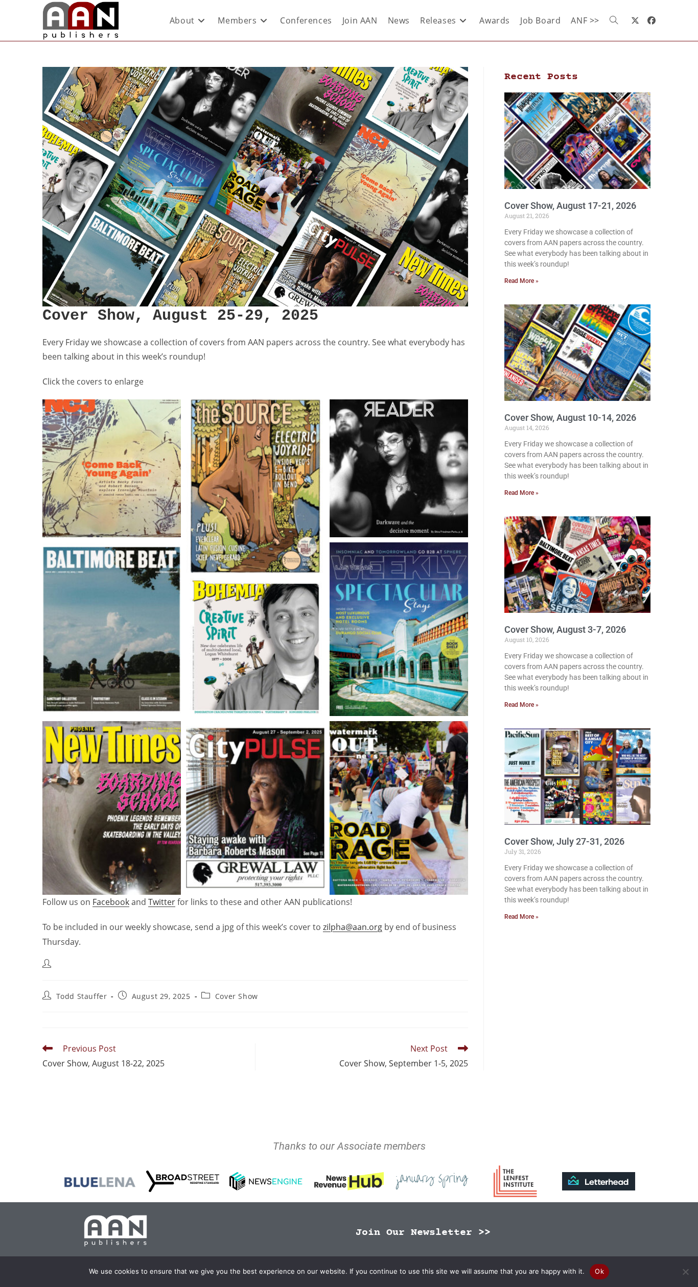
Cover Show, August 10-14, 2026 (570, 417)
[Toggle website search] (613, 20)
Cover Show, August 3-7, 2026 (565, 629)
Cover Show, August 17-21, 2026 (570, 205)
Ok (599, 1271)
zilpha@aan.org (352, 927)
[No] (685, 1272)
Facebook (110, 902)
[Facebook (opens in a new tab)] (651, 20)
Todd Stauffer (81, 996)
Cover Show (236, 996)
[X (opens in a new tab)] (635, 20)
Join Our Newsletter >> (423, 1232)
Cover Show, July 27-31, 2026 (564, 841)
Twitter (161, 902)
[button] (111, 468)
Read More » (521, 280)
